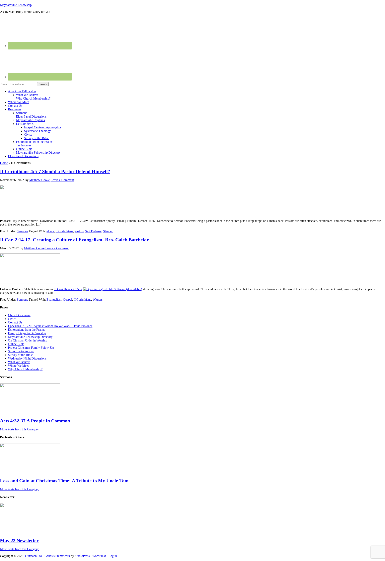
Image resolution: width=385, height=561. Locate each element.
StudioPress (82, 556)
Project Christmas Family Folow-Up (31, 347)
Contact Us (15, 322)
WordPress (99, 556)
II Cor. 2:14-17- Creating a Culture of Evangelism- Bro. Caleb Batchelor (74, 239)
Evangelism (54, 299)
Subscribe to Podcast (21, 351)
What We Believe (19, 362)
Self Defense (93, 231)
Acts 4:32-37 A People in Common (35, 420)
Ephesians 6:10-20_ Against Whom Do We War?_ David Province (50, 326)
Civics (12, 318)
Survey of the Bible (20, 355)
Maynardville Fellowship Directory (30, 336)
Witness (97, 299)
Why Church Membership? (25, 369)
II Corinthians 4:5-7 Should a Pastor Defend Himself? (55, 171)
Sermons (22, 231)
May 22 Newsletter (19, 540)
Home (4, 163)
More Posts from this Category (19, 429)
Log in (112, 556)
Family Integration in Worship (27, 333)
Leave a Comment (62, 180)
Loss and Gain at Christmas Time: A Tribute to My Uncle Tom (64, 480)
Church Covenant (19, 315)
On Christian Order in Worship (27, 340)
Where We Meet (18, 365)
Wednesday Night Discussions (27, 358)
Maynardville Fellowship (16, 5)
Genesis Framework (57, 556)
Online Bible (16, 344)
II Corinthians (64, 231)
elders (50, 231)
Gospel (67, 299)
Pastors (79, 231)
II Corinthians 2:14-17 (68, 289)
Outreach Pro (33, 556)
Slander (108, 231)
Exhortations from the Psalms (26, 329)
